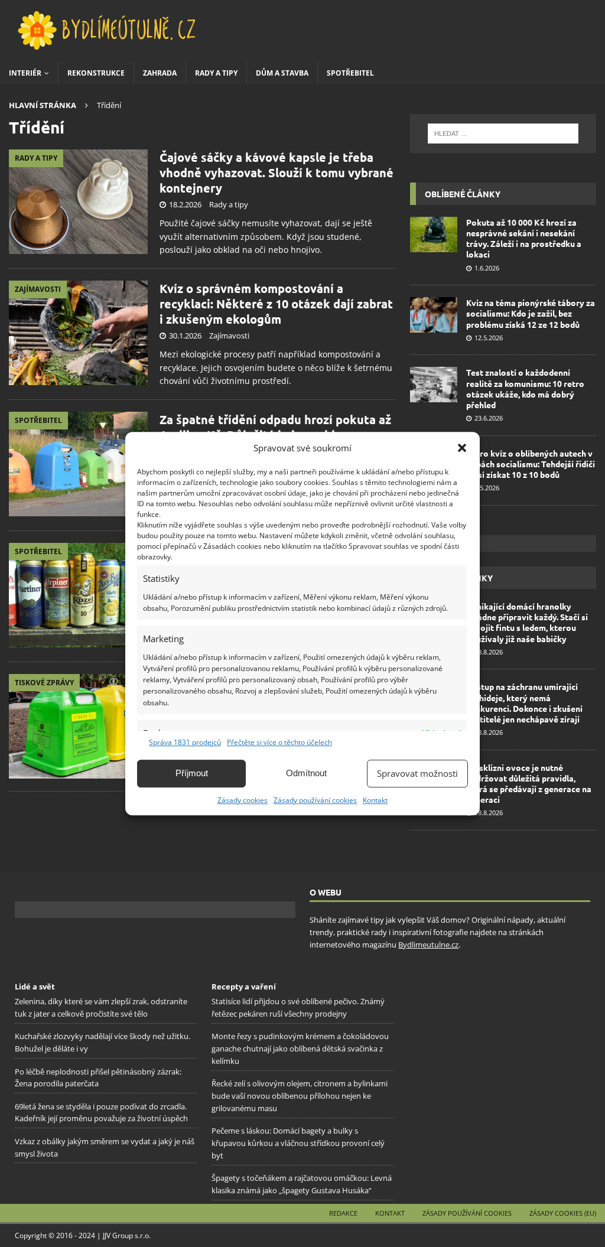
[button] (462, 448)
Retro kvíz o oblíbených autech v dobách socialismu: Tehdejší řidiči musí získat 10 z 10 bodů (530, 464)
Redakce (343, 1213)
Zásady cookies (242, 800)
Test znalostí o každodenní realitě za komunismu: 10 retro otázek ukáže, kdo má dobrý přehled (525, 388)
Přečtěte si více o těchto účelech (279, 742)
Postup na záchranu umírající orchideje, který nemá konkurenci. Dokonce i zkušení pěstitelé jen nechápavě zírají (524, 702)
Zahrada (160, 73)
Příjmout (191, 773)
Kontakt (375, 800)
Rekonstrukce (96, 73)
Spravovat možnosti (417, 773)
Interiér (25, 73)
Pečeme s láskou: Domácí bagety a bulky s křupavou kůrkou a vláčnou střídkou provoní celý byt (298, 1143)
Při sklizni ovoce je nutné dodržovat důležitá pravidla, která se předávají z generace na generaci (528, 783)
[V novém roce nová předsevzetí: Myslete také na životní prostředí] (78, 726)
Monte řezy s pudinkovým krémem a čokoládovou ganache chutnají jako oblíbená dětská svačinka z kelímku (300, 1049)
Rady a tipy (216, 73)
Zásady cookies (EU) (562, 1213)
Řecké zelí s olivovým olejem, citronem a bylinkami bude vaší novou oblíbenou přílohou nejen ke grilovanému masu (300, 1095)
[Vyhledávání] (503, 133)
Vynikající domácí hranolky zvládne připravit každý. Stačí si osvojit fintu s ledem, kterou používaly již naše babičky (527, 622)
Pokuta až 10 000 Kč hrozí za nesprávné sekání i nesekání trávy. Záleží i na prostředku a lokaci (523, 238)
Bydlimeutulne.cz (428, 944)
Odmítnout (306, 773)
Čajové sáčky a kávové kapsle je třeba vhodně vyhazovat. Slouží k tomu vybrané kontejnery (276, 172)
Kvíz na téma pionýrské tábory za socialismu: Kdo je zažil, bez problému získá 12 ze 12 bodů (530, 313)
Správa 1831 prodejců (185, 742)
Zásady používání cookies (315, 800)
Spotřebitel (350, 73)
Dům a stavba (282, 73)
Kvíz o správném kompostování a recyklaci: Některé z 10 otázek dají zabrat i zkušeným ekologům (276, 304)
